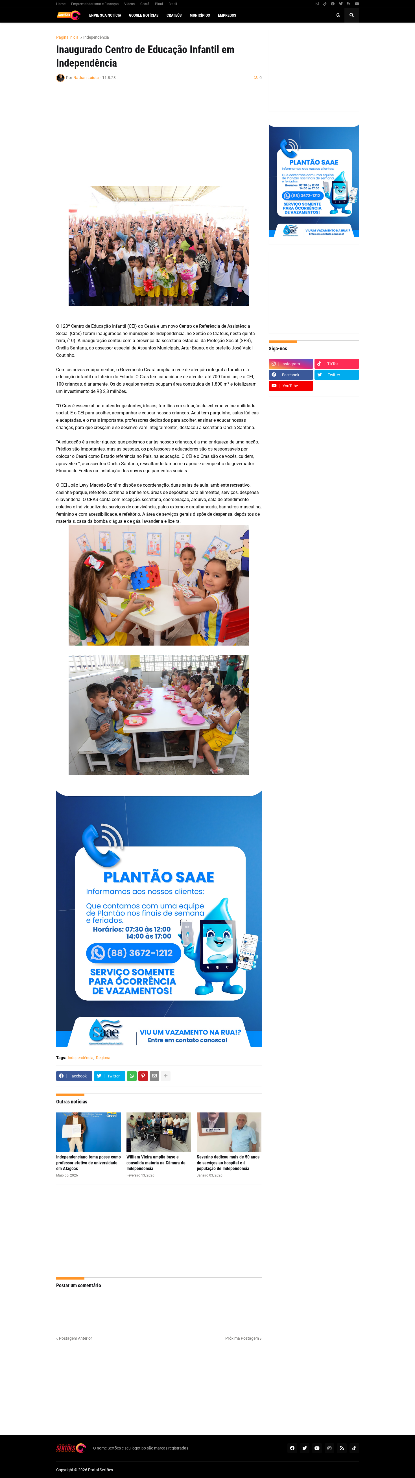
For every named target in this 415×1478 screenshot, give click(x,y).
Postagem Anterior (75, 1338)
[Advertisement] (153, 133)
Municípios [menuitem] (200, 15)
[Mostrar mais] (166, 1076)
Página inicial (67, 37)
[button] (338, 15)
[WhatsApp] (132, 1076)
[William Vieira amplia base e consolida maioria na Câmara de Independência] (158, 1132)
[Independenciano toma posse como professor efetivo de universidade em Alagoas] (88, 1132)
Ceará (144, 4)
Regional (103, 1058)
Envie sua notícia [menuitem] (105, 15)
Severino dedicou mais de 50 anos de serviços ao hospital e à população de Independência (228, 1162)
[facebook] (333, 4)
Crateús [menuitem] (174, 15)
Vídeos (129, 4)
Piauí (159, 4)
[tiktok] (324, 4)
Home (60, 4)
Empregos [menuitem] (227, 15)
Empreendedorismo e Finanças (95, 4)
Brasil (173, 4)
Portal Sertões (100, 1470)
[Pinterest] (143, 1076)
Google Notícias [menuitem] (144, 15)
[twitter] (341, 4)
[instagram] (317, 4)
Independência (96, 37)
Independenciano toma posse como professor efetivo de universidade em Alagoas (88, 1162)
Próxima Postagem (242, 1338)
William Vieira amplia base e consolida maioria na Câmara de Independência (155, 1162)
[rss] (348, 4)
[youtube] (357, 4)
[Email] (154, 1076)
